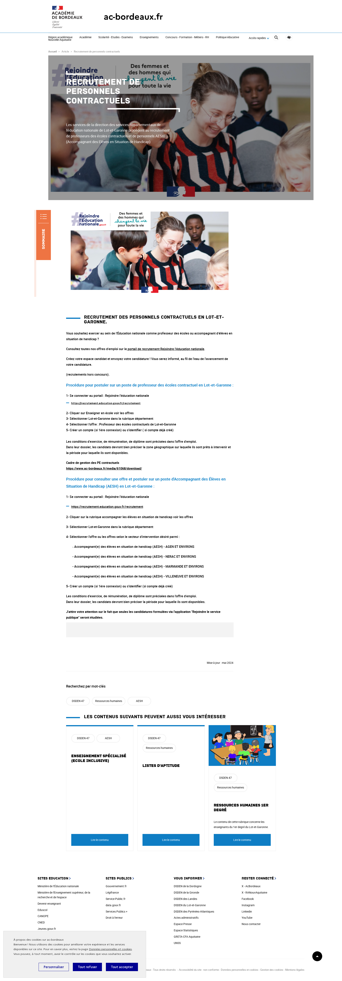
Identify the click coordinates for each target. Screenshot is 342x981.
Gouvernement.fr (116, 886)
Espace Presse (183, 924)
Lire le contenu (100, 840)
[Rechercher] (276, 38)
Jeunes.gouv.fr (47, 929)
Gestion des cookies (271, 970)
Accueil (52, 51)
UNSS (177, 943)
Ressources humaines (108, 701)
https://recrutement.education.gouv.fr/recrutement (107, 506)
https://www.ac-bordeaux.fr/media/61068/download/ (104, 468)
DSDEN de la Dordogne (187, 886)
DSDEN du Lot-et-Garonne (190, 905)
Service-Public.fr (115, 899)
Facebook (248, 899)
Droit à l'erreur (114, 917)
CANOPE (43, 916)
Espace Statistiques (186, 930)
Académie (85, 37)
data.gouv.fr (113, 905)
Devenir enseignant (49, 903)
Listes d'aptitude (161, 765)
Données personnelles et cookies (110, 949)
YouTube (247, 917)
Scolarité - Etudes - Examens (115, 37)
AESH (139, 701)
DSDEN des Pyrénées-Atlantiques (194, 911)
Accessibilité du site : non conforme (199, 970)
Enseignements (149, 37)
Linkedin (247, 911)
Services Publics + (116, 911)
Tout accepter (122, 967)
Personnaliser (54, 967)
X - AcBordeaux (251, 886)
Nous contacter (251, 924)
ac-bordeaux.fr (133, 16)
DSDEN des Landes (185, 899)
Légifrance (112, 892)
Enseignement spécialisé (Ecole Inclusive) (98, 758)
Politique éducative (227, 37)
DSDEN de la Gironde (186, 892)
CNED (41, 922)
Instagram (248, 905)
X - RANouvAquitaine (254, 892)
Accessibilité (289, 37)
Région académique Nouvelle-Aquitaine (60, 38)
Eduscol (42, 910)
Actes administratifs (186, 917)
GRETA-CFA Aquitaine (187, 936)
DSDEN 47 (78, 701)
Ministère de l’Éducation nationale (58, 886)
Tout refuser (87, 967)
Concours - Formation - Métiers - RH (187, 37)
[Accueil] (68, 17)
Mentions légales (294, 970)
